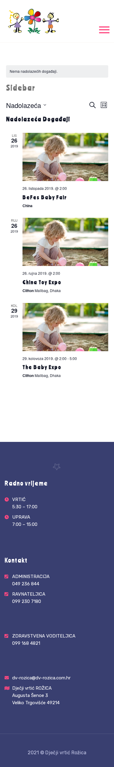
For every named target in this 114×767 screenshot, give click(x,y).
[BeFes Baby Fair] (65, 157)
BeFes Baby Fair (44, 197)
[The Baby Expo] (65, 327)
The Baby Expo (41, 367)
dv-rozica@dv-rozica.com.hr (41, 678)
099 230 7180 (26, 601)
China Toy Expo (41, 282)
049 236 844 (25, 584)
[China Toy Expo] (65, 242)
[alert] (57, 71)
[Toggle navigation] (104, 29)
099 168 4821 (26, 643)
